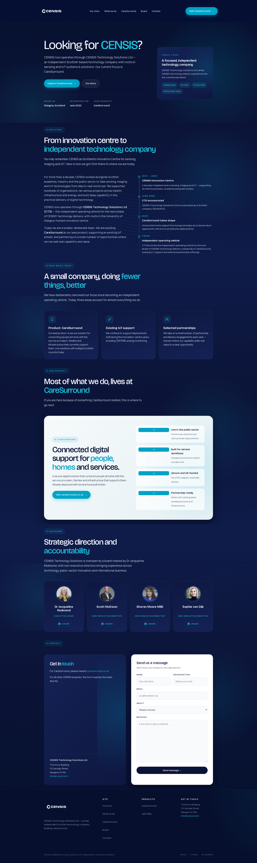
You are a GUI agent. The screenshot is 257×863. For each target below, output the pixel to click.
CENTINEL (147, 813)
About (140, 703)
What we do (110, 11)
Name (140, 674)
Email (140, 689)
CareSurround (128, 11)
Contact (156, 11)
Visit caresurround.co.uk (71, 494)
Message (142, 717)
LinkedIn (65, 623)
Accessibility (207, 854)
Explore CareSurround (62, 83)
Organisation (181, 674)
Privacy (183, 854)
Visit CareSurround (201, 11)
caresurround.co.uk (98, 671)
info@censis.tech (59, 776)
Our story (95, 11)
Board (144, 11)
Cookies (194, 854)
